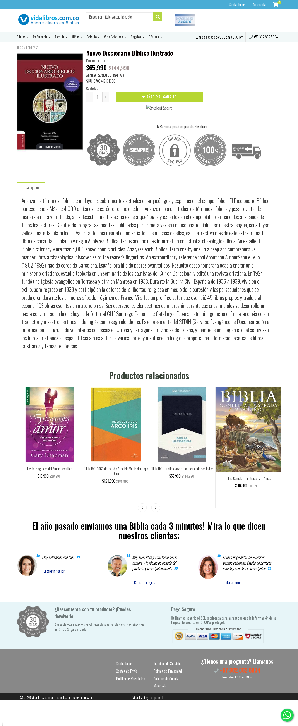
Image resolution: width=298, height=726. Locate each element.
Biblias (21, 36)
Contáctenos (237, 4)
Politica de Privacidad (167, 671)
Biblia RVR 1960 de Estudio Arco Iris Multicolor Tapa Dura (116, 471)
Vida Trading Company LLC (148, 697)
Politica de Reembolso (130, 678)
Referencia (40, 36)
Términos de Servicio (167, 663)
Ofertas (154, 36)
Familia (60, 36)
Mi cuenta (259, 4)
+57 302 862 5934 (265, 36)
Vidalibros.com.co (42, 697)
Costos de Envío (126, 671)
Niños (76, 36)
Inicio (20, 47)
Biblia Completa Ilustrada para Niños (248, 478)
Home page (32, 47)
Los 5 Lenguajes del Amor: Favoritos (49, 468)
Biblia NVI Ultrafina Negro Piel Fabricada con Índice (182, 468)
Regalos (136, 36)
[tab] (31, 187)
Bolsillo (92, 36)
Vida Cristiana (114, 36)
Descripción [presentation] (31, 187)
